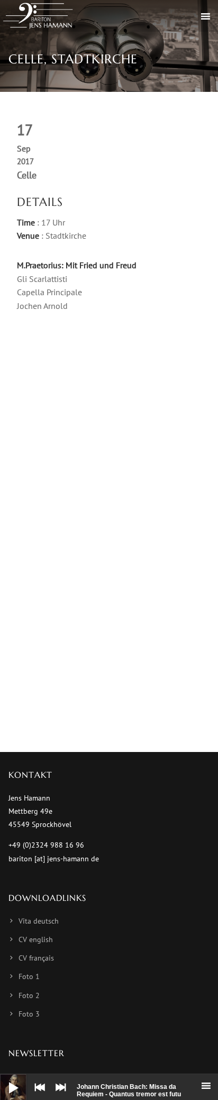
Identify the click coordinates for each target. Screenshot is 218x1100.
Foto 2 (29, 995)
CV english (36, 939)
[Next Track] (58, 1094)
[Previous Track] (37, 1094)
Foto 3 (29, 1014)
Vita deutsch (39, 921)
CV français (36, 958)
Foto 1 (29, 976)
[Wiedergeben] (5, 1079)
